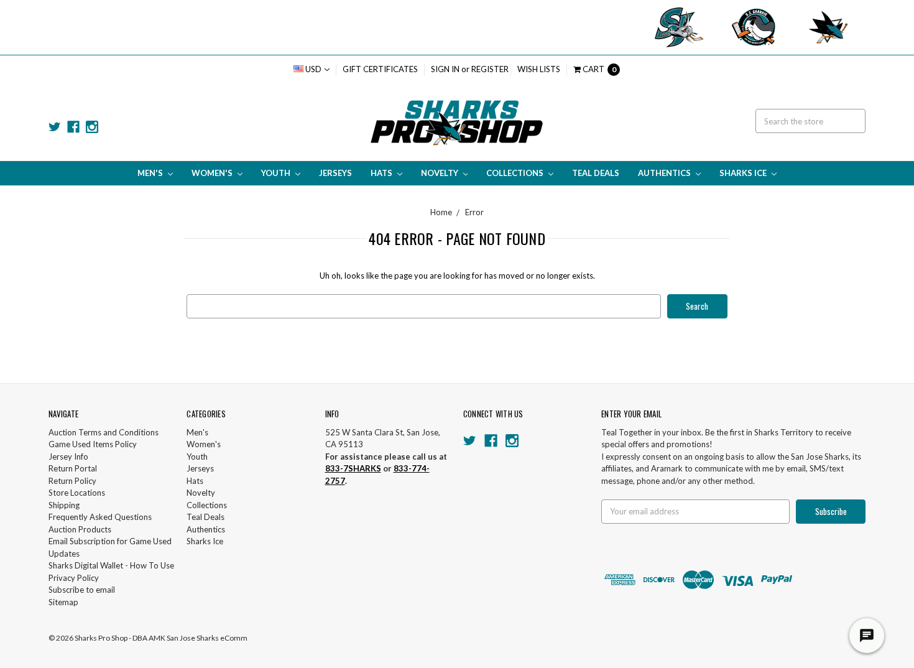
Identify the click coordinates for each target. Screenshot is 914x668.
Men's (151, 173)
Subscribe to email (81, 590)
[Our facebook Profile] (73, 127)
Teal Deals (595, 173)
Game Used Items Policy (92, 444)
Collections (515, 173)
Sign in (445, 69)
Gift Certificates (380, 69)
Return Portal (72, 468)
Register (490, 69)
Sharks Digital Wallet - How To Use (111, 565)
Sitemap (63, 602)
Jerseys (335, 173)
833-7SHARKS (353, 468)
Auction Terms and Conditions (103, 432)
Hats (382, 173)
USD (313, 69)
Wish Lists (538, 69)
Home (441, 212)
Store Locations (76, 493)
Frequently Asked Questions (100, 517)
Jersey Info (68, 457)
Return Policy (72, 481)
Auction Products (79, 529)
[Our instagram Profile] (92, 127)
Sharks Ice (744, 173)
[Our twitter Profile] (54, 127)
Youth (276, 173)
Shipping (64, 505)
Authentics (665, 173)
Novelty (440, 173)
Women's (213, 173)
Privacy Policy (73, 578)
